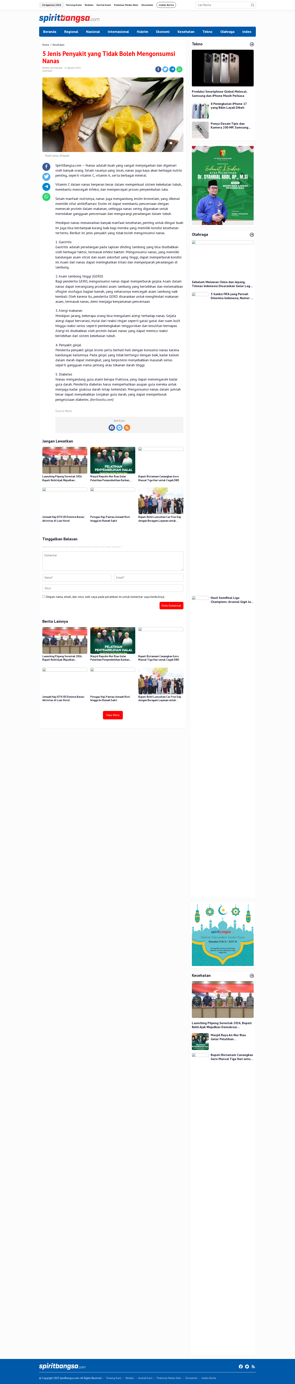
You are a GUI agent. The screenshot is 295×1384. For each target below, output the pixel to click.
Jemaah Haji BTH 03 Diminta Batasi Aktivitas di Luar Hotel (63, 519)
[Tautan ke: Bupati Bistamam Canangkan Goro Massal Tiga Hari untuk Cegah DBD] (200, 1203)
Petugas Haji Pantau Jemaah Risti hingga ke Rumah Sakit (110, 519)
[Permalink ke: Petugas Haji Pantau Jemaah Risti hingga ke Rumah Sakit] (112, 500)
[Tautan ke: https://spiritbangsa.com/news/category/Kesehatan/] (251, 976)
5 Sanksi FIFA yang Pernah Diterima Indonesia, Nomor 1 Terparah (231, 296)
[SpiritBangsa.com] (69, 18)
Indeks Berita (209, 1378)
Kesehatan (47, 70)
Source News (63, 411)
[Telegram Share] (172, 69)
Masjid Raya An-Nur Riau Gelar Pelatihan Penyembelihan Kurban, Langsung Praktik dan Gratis (109, 478)
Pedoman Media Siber (169, 1378)
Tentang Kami (113, 1378)
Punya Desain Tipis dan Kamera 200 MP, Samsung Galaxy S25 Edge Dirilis (229, 126)
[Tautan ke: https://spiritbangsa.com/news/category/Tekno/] (251, 44)
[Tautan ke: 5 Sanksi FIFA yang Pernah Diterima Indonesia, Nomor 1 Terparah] (200, 442)
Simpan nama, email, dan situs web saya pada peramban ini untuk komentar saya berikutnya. (105, 597)
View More (113, 715)
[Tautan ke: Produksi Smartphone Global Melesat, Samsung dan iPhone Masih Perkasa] (223, 68)
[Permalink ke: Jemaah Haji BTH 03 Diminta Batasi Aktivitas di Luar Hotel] (64, 500)
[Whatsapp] (179, 69)
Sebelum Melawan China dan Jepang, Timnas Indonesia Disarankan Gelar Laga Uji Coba (222, 284)
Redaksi (130, 1378)
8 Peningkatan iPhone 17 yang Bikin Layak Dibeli (229, 106)
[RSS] (127, 427)
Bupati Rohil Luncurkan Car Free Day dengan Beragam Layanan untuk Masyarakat (159, 519)
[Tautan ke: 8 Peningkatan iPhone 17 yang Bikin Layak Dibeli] (200, 110)
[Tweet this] (165, 69)
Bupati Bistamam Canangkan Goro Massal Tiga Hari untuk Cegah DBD (158, 478)
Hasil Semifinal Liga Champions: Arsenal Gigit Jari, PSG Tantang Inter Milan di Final (232, 600)
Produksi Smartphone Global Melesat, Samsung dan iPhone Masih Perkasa (219, 93)
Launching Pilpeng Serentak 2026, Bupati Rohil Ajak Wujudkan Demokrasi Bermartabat (62, 478)
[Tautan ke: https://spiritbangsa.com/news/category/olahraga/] (251, 235)
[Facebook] (112, 427)
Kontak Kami (145, 1378)
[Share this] (158, 69)
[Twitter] (119, 427)
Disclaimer (191, 1378)
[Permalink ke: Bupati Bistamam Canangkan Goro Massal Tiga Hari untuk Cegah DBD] (160, 460)
